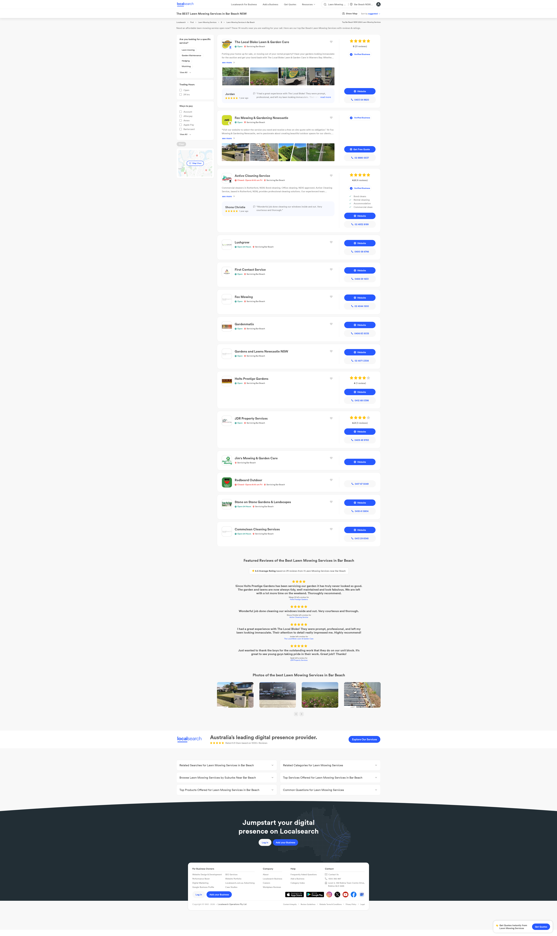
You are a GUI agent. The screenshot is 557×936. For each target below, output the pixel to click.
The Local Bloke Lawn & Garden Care (298, 639)
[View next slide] (301, 714)
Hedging (186, 60)
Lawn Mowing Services (207, 22)
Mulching (186, 66)
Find (192, 22)
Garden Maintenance (191, 55)
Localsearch (181, 22)
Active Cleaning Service (299, 617)
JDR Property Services (299, 660)
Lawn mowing (188, 50)
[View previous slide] (296, 714)
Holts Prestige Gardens (299, 599)
